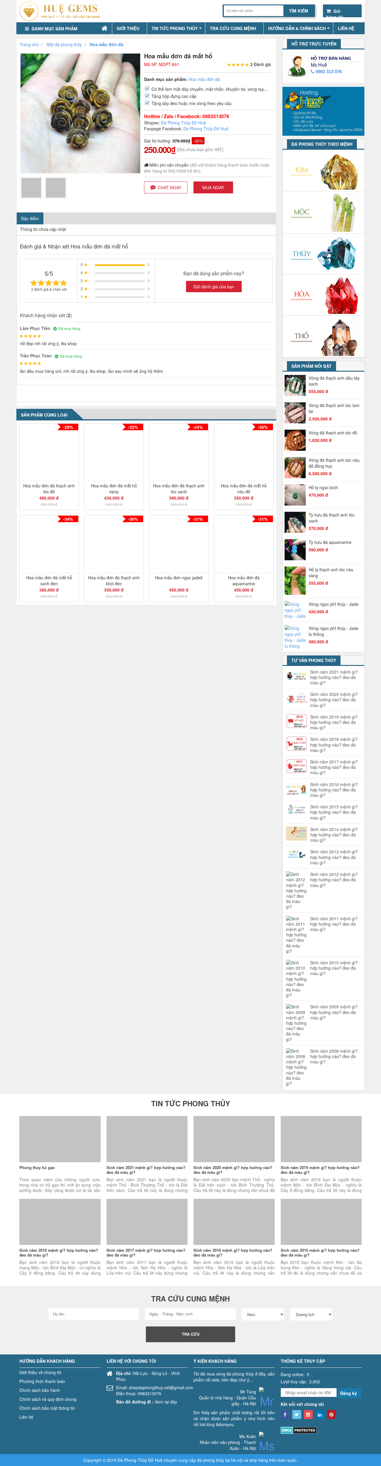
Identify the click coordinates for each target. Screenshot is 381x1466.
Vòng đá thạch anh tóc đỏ (333, 433)
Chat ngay (169, 187)
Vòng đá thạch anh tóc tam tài (334, 408)
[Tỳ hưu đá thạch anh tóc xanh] (297, 522)
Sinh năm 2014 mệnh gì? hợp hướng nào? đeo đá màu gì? (334, 835)
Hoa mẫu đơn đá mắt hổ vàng (114, 488)
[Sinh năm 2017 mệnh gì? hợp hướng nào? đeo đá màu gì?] (147, 1222)
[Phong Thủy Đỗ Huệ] (285, 1414)
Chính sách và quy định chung (47, 1399)
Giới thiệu (128, 28)
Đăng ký (348, 1393)
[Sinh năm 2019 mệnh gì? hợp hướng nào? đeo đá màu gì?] (321, 1139)
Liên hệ (346, 28)
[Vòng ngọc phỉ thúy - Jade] (297, 610)
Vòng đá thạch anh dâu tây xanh (334, 381)
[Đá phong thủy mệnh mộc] (324, 212)
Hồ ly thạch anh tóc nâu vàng (331, 572)
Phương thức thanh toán (42, 1381)
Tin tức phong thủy (175, 28)
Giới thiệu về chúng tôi (40, 1372)
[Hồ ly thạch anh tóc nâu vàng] (297, 581)
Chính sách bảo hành (39, 1390)
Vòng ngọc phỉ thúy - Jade (333, 604)
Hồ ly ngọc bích (323, 487)
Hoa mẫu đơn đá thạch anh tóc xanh (178, 488)
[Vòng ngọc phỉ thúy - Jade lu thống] (297, 637)
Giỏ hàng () (334, 11)
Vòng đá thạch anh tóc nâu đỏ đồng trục (334, 463)
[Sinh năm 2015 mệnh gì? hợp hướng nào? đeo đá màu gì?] (321, 1222)
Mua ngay (213, 187)
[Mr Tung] (267, 1404)
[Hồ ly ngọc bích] (297, 495)
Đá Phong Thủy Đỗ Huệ (183, 123)
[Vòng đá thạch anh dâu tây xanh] (297, 385)
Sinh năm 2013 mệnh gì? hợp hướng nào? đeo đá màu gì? (334, 857)
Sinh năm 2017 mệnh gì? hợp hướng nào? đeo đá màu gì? (334, 767)
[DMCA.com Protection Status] (299, 1429)
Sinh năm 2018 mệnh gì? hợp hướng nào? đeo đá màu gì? (334, 744)
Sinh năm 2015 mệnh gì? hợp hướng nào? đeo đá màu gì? (334, 812)
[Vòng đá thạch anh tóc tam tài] (297, 412)
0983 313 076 (328, 71)
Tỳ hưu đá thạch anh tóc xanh (332, 518)
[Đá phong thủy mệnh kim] (324, 170)
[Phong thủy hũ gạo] (60, 1139)
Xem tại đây (166, 1402)
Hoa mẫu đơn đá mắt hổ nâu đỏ (244, 488)
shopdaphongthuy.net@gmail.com (161, 1387)
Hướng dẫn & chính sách (297, 28)
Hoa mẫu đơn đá (204, 79)
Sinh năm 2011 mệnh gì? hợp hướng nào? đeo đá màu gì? (334, 924)
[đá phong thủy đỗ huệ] (61, 11)
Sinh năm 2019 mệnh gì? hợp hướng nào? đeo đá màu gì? (334, 722)
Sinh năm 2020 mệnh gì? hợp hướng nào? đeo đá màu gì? (334, 699)
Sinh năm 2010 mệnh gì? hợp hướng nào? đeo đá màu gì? (334, 968)
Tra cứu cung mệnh (233, 28)
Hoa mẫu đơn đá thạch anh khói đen (114, 580)
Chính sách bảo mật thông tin (47, 1408)
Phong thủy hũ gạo (37, 1167)
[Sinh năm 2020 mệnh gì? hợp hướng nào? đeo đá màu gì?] (234, 1139)
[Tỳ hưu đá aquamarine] (297, 549)
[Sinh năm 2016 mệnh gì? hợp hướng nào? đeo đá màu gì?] (234, 1222)
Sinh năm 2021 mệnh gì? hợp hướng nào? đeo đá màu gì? (334, 677)
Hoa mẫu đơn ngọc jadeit (178, 578)
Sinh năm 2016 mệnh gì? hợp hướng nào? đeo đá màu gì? (334, 790)
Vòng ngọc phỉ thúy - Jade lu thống (333, 631)
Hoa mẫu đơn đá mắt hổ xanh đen (49, 580)
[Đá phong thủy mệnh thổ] (324, 337)
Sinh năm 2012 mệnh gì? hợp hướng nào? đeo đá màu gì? (334, 880)
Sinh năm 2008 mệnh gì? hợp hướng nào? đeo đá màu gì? (334, 1056)
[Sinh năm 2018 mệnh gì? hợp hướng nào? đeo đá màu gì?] (60, 1222)
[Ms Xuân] (267, 1449)
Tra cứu (190, 1334)
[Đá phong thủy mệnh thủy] (324, 254)
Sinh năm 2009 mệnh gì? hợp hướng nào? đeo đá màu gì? (334, 1012)
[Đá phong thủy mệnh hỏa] (324, 295)
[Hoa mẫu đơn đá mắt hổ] (31, 187)
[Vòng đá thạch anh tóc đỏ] (297, 440)
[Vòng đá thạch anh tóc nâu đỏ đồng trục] (297, 467)
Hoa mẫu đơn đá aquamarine (244, 580)
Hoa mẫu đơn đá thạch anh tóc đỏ (49, 488)
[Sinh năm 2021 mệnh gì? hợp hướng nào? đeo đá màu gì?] (147, 1139)
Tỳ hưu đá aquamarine (330, 542)
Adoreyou (225, 1424)
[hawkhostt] (323, 110)
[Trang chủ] (104, 28)
